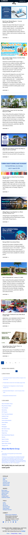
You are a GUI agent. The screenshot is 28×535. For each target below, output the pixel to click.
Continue (6, 37)
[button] (14, 2)
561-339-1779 (12, 462)
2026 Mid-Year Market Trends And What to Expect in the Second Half (14, 149)
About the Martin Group (7, 403)
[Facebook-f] (5, 522)
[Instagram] (10, 522)
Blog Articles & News (6, 405)
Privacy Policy (14, 533)
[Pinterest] (15, 522)
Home (8, 533)
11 (15, 362)
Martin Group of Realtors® (11, 514)
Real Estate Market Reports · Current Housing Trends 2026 (12, 22)
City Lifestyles (5, 407)
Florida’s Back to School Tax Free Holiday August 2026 (13, 177)
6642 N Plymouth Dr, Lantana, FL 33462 (13, 277)
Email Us (17, 462)
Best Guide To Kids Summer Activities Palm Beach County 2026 (14, 58)
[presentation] (14, 12)
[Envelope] (3, 522)
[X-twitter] (8, 522)
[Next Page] (19, 362)
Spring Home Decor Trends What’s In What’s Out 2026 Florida (12, 346)
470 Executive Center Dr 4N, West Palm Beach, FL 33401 (13, 111)
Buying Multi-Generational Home (11, 242)
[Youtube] (13, 522)
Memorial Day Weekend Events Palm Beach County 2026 (14, 315)
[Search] (16, 371)
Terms (20, 533)
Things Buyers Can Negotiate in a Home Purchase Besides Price (13, 212)
